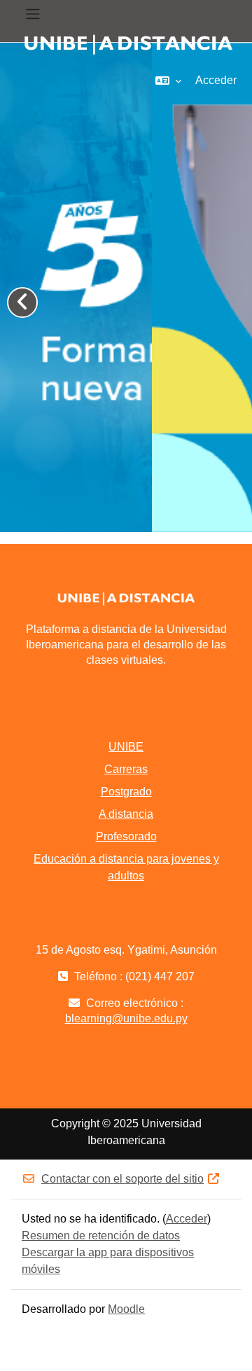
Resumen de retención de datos (101, 1235)
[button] (168, 81)
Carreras (126, 769)
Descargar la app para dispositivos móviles (108, 1260)
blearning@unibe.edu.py (126, 1018)
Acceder (216, 80)
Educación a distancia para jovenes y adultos (126, 867)
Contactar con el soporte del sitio (122, 1179)
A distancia (126, 814)
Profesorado (126, 836)
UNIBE (126, 747)
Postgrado (126, 792)
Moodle (126, 1309)
